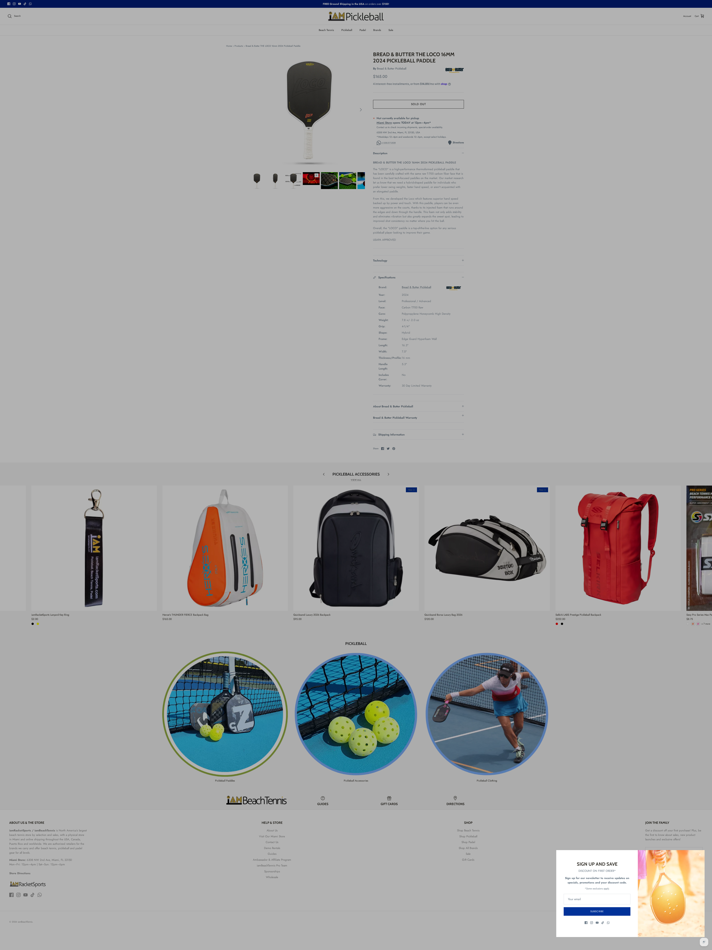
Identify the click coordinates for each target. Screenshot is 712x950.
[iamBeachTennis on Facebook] (586, 922)
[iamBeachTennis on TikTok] (602, 922)
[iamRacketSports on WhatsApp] (608, 922)
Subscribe (597, 911)
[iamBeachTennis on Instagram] (591, 922)
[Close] (700, 855)
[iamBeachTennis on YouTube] (597, 922)
